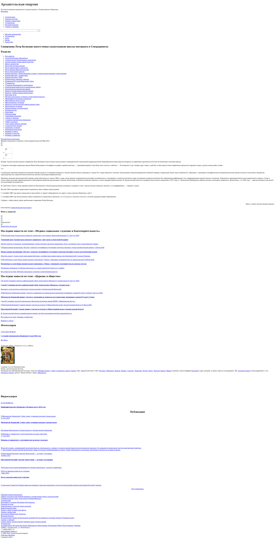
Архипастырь (10, 17)
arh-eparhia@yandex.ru (9, 531)
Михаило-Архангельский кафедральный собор (22, 104)
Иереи (59, 525)
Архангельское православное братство (19, 62)
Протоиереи (52, 525)
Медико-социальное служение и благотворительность (25, 97)
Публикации (10, 36)
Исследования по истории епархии (49, 518)
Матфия (41, 371)
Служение (13, 502)
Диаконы (77, 525)
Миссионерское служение (14, 102)
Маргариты (42, 373)
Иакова (123, 371)
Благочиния (5, 514)
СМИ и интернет (11, 122)
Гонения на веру (68, 518)
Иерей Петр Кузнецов (9, 226)
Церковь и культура (12, 133)
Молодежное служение (13, 106)
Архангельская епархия (19, 4)
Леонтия (157, 371)
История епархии (7, 516)
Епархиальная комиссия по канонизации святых (23, 87)
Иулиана (102, 371)
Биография (5, 502)
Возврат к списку (7, 321)
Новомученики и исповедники (16, 108)
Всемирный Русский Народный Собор (19, 81)
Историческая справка (9, 518)
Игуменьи (23, 525)
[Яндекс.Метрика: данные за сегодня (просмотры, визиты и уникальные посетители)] (8, 535)
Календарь (9, 42)
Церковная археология (13, 129)
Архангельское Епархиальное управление (20, 60)
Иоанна (117, 371)
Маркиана (110, 371)
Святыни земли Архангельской (34, 522)
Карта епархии (25, 506)
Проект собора (6, 510)
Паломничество (11, 110)
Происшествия (10, 114)
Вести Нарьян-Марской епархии (17, 70)
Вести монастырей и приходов (16, 68)
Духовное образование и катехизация (19, 85)
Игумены (16, 525)
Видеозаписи (30, 502)
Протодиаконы (67, 525)
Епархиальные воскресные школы (17, 89)
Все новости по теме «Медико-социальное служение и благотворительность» (29, 272)
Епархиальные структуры (10, 506)
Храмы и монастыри (12, 21)
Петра (150, 371)
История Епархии (11, 25)
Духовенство (10, 23)
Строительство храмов (13, 126)
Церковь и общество (12, 135)
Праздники (9, 112)
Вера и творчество (12, 64)
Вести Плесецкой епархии (14, 72)
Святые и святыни (12, 27)
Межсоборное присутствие (15, 100)
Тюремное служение (12, 128)
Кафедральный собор (8, 508)
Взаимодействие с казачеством (16, 75)
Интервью (21, 502)
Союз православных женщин (16, 124)
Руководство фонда (19, 510)
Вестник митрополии (13, 34)
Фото (7, 38)
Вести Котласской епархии (15, 66)
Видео (7, 40)
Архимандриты (6, 525)
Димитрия (138, 371)
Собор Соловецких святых (60, 371)
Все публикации (137, 489)
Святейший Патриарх (13, 116)
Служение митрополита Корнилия (18, 120)
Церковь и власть (11, 131)
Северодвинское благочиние (20, 208)
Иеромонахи (32, 525)
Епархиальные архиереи (27, 518)
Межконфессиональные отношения (18, 99)
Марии (168, 371)
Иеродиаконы (42, 525)
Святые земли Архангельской (12, 522)
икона (47, 371)
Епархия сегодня (11, 19)
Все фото (4, 340)
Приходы (22, 514)
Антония (241, 371)
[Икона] (8, 363)
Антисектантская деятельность (16, 58)
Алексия (130, 371)
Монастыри (14, 514)
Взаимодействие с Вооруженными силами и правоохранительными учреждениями (35, 73)
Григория (194, 371)
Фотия (145, 371)
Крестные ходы (10, 95)
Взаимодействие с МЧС (14, 77)
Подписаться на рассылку (10, 139)
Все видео (4, 407)
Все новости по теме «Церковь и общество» (17, 317)
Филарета (4, 373)
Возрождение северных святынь (17, 79)
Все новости (9, 56)
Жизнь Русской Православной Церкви (19, 91)
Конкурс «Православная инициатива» (19, 93)
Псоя (83, 371)
